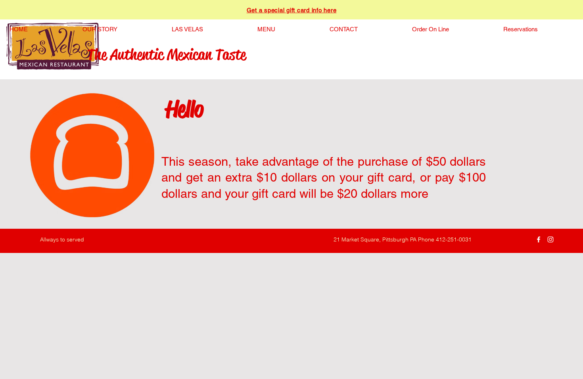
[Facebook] (539, 239)
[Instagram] (550, 239)
